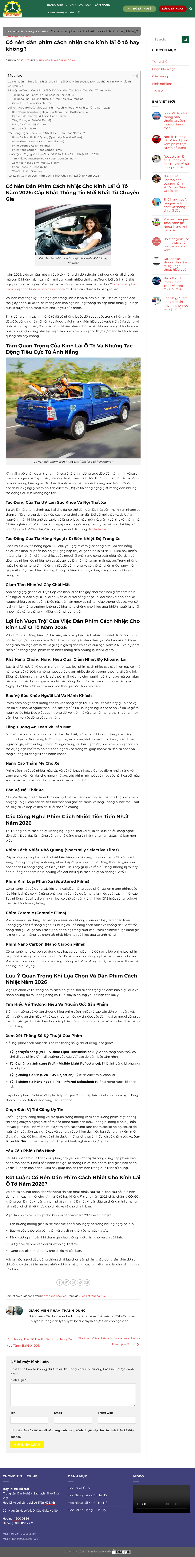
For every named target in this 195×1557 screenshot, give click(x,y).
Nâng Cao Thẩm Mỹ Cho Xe (29, 124)
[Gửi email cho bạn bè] (73, 1282)
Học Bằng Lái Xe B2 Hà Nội (88, 1503)
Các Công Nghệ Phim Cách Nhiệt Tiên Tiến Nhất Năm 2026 (47, 133)
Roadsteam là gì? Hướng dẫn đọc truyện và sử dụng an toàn (176, 162)
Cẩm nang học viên (33, 31)
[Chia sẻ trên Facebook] (59, 1282)
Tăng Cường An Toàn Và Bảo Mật (32, 120)
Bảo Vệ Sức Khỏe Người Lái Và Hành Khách (39, 115)
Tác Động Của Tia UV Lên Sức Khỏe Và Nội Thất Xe (43, 94)
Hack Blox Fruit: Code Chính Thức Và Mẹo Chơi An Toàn (175, 284)
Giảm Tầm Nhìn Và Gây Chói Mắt (32, 103)
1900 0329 (21, 1518)
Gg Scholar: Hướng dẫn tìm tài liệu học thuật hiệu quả (175, 264)
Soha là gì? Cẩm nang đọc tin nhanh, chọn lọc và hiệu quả (176, 303)
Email (58, 1412)
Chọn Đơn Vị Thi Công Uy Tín (30, 166)
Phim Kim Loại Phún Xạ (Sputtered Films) (38, 141)
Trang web (105, 1412)
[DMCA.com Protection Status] (121, 1551)
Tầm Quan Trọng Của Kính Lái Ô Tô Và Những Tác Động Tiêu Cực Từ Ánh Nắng (60, 90)
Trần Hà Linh (46, 1502)
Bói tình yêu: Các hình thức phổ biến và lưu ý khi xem (176, 244)
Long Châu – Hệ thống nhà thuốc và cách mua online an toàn (176, 121)
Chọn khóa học (78, 4)
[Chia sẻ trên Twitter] (66, 1282)
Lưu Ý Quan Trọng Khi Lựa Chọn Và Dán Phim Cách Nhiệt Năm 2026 (53, 154)
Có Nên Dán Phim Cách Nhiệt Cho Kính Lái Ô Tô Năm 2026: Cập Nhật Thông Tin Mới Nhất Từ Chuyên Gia (69, 84)
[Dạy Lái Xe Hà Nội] (22, 8)
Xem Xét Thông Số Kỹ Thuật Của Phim (35, 162)
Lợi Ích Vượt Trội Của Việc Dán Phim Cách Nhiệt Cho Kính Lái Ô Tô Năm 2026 (59, 107)
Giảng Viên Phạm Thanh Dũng (55, 60)
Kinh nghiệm (57, 12)
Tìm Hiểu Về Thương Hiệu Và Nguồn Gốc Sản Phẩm (44, 158)
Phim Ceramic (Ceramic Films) (31, 145)
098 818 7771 (24, 1523)
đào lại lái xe (97, 529)
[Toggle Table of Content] (132, 76)
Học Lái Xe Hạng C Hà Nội (87, 1510)
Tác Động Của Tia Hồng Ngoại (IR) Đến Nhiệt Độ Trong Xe (47, 98)
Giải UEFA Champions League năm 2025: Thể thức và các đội (175, 183)
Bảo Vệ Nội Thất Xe (24, 128)
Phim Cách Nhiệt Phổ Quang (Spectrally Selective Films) (47, 137)
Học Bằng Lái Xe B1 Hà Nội (88, 1495)
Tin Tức (75, 12)
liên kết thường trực (93, 1296)
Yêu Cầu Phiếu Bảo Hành (27, 171)
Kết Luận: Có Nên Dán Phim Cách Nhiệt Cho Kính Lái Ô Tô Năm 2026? (54, 175)
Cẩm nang (102, 4)
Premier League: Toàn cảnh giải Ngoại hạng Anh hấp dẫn (176, 224)
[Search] (190, 8)
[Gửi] (185, 39)
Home (10, 31)
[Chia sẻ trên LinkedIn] (87, 1282)
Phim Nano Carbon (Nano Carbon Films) (37, 149)
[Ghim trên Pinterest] (80, 1282)
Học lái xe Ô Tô (79, 1488)
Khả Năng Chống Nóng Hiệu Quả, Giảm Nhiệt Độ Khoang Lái (50, 111)
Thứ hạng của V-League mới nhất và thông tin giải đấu (176, 205)
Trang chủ (55, 4)
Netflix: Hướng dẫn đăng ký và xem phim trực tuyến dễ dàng (175, 142)
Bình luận (18, 1380)
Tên (13, 1412)
